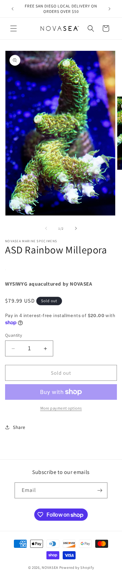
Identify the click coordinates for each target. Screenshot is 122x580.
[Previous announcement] (12, 8)
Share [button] (19, 427)
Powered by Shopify (76, 567)
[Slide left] (46, 228)
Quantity (13, 335)
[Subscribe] (99, 490)
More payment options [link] (61, 408)
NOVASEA (50, 567)
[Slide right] (75, 228)
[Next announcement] (109, 8)
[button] (13, 28)
